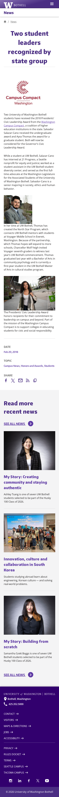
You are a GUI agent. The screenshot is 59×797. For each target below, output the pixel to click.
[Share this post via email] (22, 381)
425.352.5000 (16, 704)
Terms (7, 760)
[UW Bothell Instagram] (10, 780)
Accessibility (12, 738)
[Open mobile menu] (52, 4)
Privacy (8, 748)
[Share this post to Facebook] (7, 381)
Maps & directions (15, 726)
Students (49, 365)
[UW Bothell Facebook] (29, 780)
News (9, 12)
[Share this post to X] (14, 381)
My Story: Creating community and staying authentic (25, 482)
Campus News (12, 365)
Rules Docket (12, 754)
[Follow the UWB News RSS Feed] (29, 381)
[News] (5, 21)
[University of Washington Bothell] (15, 5)
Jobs (6, 732)
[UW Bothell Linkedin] (19, 780)
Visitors (9, 720)
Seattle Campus (14, 766)
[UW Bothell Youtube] (47, 780)
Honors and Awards (32, 365)
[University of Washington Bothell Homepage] (29, 694)
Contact (9, 714)
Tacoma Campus (14, 772)
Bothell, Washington (19, 699)
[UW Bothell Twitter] (38, 780)
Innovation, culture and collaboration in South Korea (25, 564)
